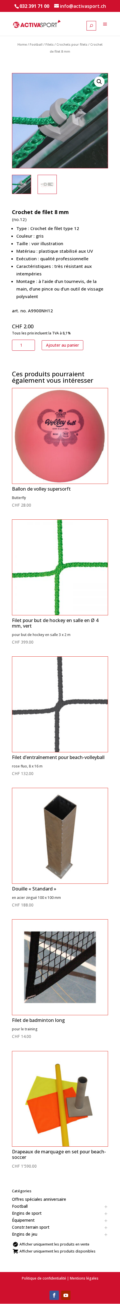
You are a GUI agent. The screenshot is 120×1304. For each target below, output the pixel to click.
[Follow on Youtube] (65, 1295)
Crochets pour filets (72, 44)
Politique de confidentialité (44, 1278)
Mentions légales (84, 1278)
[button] (99, 81)
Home (22, 44)
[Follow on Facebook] (54, 1295)
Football (36, 44)
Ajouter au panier (62, 345)
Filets (49, 44)
